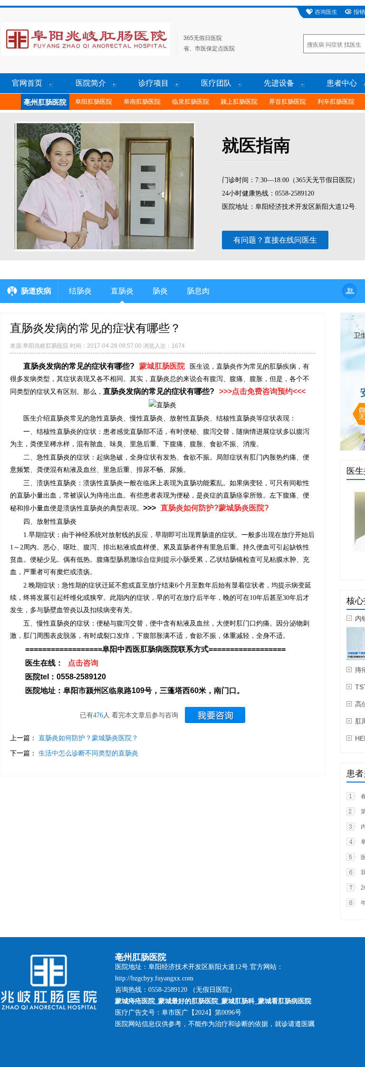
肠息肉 (198, 291)
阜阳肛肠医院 (93, 101)
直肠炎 (122, 291)
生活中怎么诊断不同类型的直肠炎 (88, 753)
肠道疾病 (36, 291)
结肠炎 (80, 291)
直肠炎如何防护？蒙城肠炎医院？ (88, 738)
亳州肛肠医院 (45, 102)
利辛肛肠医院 (336, 101)
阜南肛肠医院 (142, 101)
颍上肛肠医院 (239, 101)
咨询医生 (326, 12)
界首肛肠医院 (287, 101)
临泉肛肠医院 (190, 101)
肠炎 (160, 291)
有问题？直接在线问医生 (275, 240)
